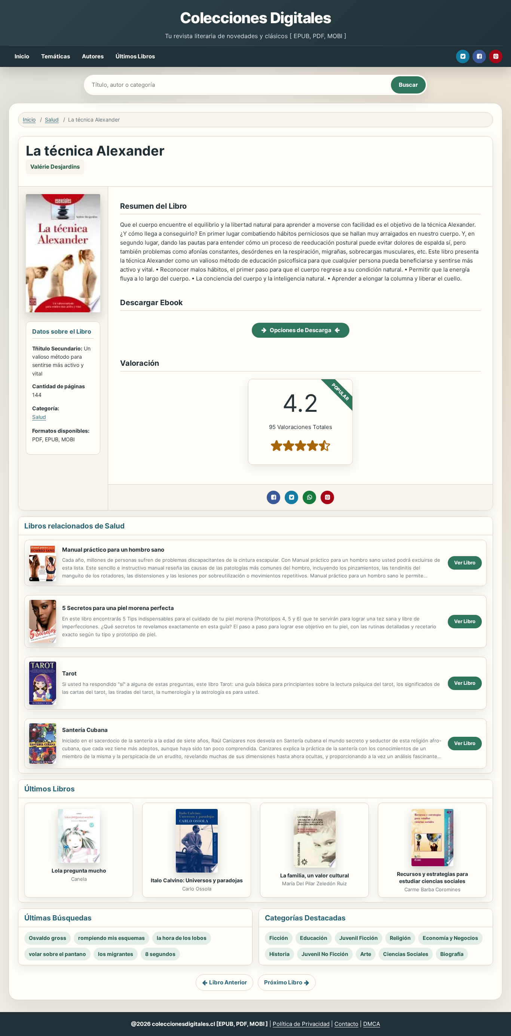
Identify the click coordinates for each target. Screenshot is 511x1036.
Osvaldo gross (47, 938)
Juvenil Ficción (358, 938)
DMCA (371, 1023)
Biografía (451, 954)
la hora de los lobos (181, 938)
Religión (400, 938)
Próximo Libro (283, 982)
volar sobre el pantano (57, 954)
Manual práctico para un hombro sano (113, 549)
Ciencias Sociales (405, 954)
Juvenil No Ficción (325, 954)
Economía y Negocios (450, 938)
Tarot (69, 673)
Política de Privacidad (301, 1023)
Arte (365, 954)
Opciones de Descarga (300, 330)
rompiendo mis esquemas (111, 938)
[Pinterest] (495, 56)
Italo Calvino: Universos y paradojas (197, 880)
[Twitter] (462, 56)
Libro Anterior (228, 982)
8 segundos (160, 954)
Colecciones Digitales (255, 18)
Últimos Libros (135, 56)
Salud (52, 119)
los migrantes (115, 954)
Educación (313, 938)
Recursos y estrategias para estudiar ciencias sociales (432, 877)
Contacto (346, 1023)
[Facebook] (479, 56)
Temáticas (55, 56)
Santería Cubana (85, 729)
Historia (279, 954)
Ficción (278, 938)
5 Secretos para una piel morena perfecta (118, 608)
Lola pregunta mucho (79, 870)
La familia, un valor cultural (314, 875)
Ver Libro (464, 562)
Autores (93, 56)
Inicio (22, 56)
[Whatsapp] (309, 497)
